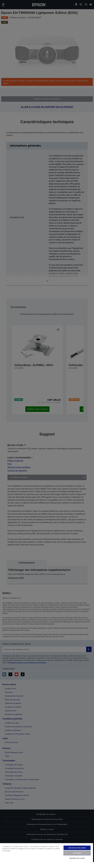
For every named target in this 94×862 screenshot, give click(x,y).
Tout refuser (77, 853)
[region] (46, 852)
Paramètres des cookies (77, 858)
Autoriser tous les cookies (77, 848)
